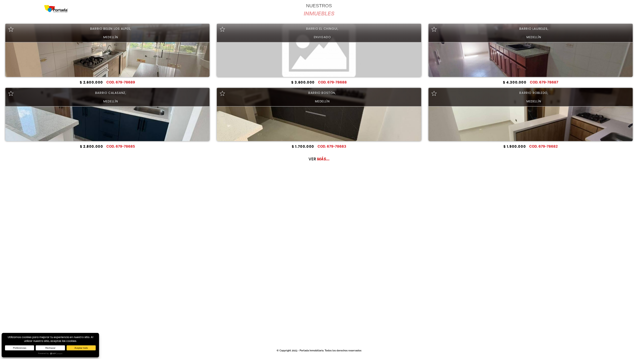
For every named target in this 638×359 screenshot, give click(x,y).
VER (319, 159)
